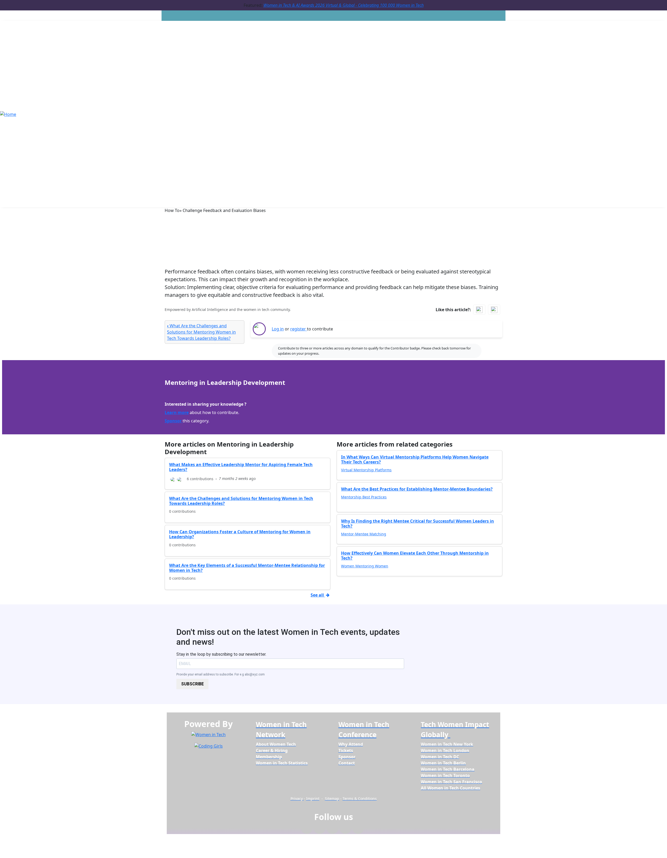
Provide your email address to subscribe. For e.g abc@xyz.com (220, 674)
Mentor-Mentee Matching (363, 533)
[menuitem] (276, 744)
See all (318, 595)
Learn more (177, 412)
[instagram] (332, 829)
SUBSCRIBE (192, 683)
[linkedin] (319, 829)
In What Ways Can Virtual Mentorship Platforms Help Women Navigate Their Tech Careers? (415, 459)
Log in (278, 329)
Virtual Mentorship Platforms (366, 469)
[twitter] (345, 829)
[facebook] (306, 829)
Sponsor (174, 421)
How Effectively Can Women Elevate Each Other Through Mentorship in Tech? (415, 555)
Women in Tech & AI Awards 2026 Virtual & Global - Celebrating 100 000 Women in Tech (343, 5)
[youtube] (358, 829)
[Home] (8, 114)
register (298, 329)
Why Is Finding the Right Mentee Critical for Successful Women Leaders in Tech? (417, 523)
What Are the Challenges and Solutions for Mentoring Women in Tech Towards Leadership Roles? (201, 332)
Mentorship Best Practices (364, 496)
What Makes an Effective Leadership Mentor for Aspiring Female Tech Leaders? (241, 467)
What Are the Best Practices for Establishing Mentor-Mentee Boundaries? (417, 489)
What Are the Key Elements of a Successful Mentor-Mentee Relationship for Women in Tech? (247, 567)
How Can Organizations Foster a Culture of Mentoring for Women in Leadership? (240, 534)
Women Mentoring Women (364, 565)
